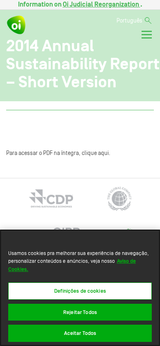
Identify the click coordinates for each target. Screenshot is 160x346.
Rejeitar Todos (80, 312)
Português (129, 21)
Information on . (80, 4)
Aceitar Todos (80, 333)
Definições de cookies (80, 291)
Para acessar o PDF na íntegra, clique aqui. (58, 153)
